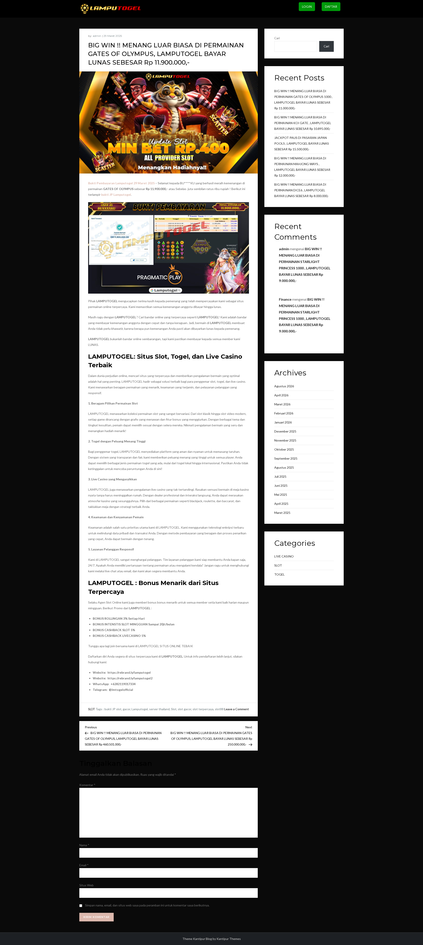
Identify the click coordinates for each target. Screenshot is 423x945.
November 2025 (285, 440)
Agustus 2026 (284, 386)
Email (84, 865)
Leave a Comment (236, 709)
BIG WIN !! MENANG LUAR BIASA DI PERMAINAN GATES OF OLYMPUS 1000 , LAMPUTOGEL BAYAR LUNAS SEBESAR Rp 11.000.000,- (303, 99)
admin (97, 35)
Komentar (87, 785)
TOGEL (279, 574)
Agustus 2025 (284, 467)
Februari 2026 (283, 413)
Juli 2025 (280, 476)
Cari (277, 38)
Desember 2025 (285, 431)
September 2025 (285, 458)
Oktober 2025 (284, 449)
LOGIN (307, 6)
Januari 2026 (283, 422)
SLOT (91, 709)
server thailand (159, 709)
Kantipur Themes (229, 939)
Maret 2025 (282, 512)
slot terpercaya (203, 709)
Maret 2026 (282, 404)
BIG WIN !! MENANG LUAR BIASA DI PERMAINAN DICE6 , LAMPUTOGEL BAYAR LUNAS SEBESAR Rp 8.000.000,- (301, 190)
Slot (173, 709)
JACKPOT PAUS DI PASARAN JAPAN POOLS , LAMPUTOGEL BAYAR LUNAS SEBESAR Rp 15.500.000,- (301, 143)
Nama (84, 845)
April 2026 (281, 395)
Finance (285, 299)
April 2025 (281, 503)
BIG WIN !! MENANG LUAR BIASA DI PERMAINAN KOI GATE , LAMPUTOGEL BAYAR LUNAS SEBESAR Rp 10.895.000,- (302, 122)
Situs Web (86, 885)
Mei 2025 (280, 494)
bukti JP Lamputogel (116, 194)
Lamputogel (140, 709)
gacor (126, 709)
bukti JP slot (112, 709)
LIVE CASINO (284, 556)
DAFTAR (331, 6)
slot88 (219, 709)
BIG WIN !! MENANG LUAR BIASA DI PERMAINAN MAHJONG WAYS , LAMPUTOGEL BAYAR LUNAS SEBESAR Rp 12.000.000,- (302, 166)
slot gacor (184, 709)
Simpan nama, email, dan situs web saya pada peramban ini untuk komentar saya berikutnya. (147, 905)
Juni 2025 (281, 485)
